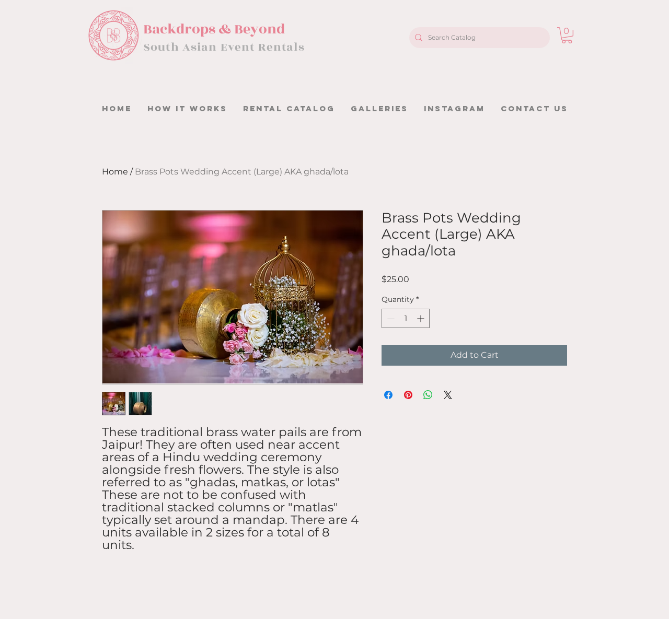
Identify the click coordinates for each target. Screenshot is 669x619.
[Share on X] (448, 395)
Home (115, 172)
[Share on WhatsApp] (428, 395)
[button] (566, 35)
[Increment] (421, 318)
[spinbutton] (405, 318)
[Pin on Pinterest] (408, 395)
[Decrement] (389, 318)
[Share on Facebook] (388, 395)
